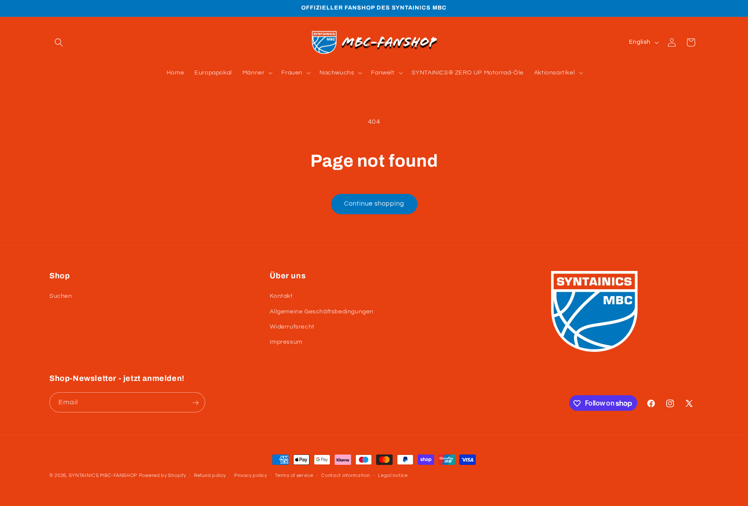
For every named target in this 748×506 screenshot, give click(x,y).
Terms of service (294, 475)
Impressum (286, 342)
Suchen (60, 296)
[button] (58, 42)
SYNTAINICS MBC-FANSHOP (103, 475)
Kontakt (281, 296)
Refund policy (210, 475)
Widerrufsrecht (292, 327)
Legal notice (392, 475)
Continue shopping (374, 203)
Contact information (345, 475)
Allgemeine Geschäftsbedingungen (322, 312)
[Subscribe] (195, 403)
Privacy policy (250, 475)
